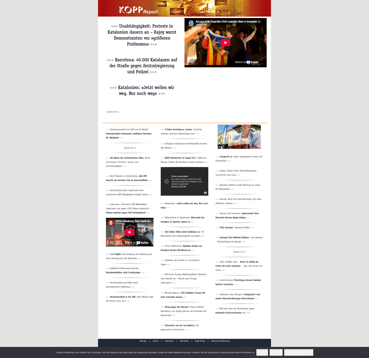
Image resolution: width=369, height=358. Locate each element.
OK (262, 352)
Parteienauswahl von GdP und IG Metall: (129, 133)
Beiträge (143, 341)
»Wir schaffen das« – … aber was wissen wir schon (238, 265)
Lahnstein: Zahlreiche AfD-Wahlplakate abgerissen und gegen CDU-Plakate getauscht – (128, 208)
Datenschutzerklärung (220, 341)
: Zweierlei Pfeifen (237, 227)
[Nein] (365, 352)
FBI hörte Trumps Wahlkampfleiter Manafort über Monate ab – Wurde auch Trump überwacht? (184, 278)
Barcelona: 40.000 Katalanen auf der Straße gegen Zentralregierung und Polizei (143, 66)
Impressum (169, 341)
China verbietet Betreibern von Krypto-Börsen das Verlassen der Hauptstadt (183, 311)
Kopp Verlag (200, 341)
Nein (276, 352)
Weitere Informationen (299, 352)
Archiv (155, 341)
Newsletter (184, 341)
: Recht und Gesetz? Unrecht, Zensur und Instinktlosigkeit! (128, 162)
